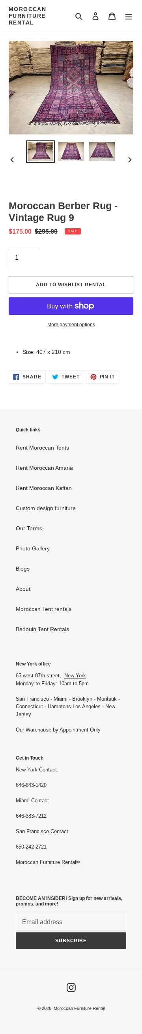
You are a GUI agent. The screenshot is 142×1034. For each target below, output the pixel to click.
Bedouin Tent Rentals (42, 629)
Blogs (23, 568)
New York (75, 676)
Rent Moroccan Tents (42, 447)
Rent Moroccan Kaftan (44, 488)
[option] (40, 151)
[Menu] (128, 16)
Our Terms (29, 528)
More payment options (71, 324)
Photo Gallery (33, 548)
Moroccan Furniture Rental (27, 16)
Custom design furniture (46, 508)
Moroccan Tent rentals (43, 609)
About (23, 589)
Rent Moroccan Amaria (44, 468)
